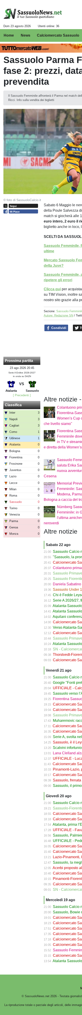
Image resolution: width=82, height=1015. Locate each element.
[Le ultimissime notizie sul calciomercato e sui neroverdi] (32, 14)
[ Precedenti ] (22, 395)
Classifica (13, 405)
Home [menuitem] (9, 35)
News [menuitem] (25, 35)
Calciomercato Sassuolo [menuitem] (58, 35)
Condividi (58, 328)
